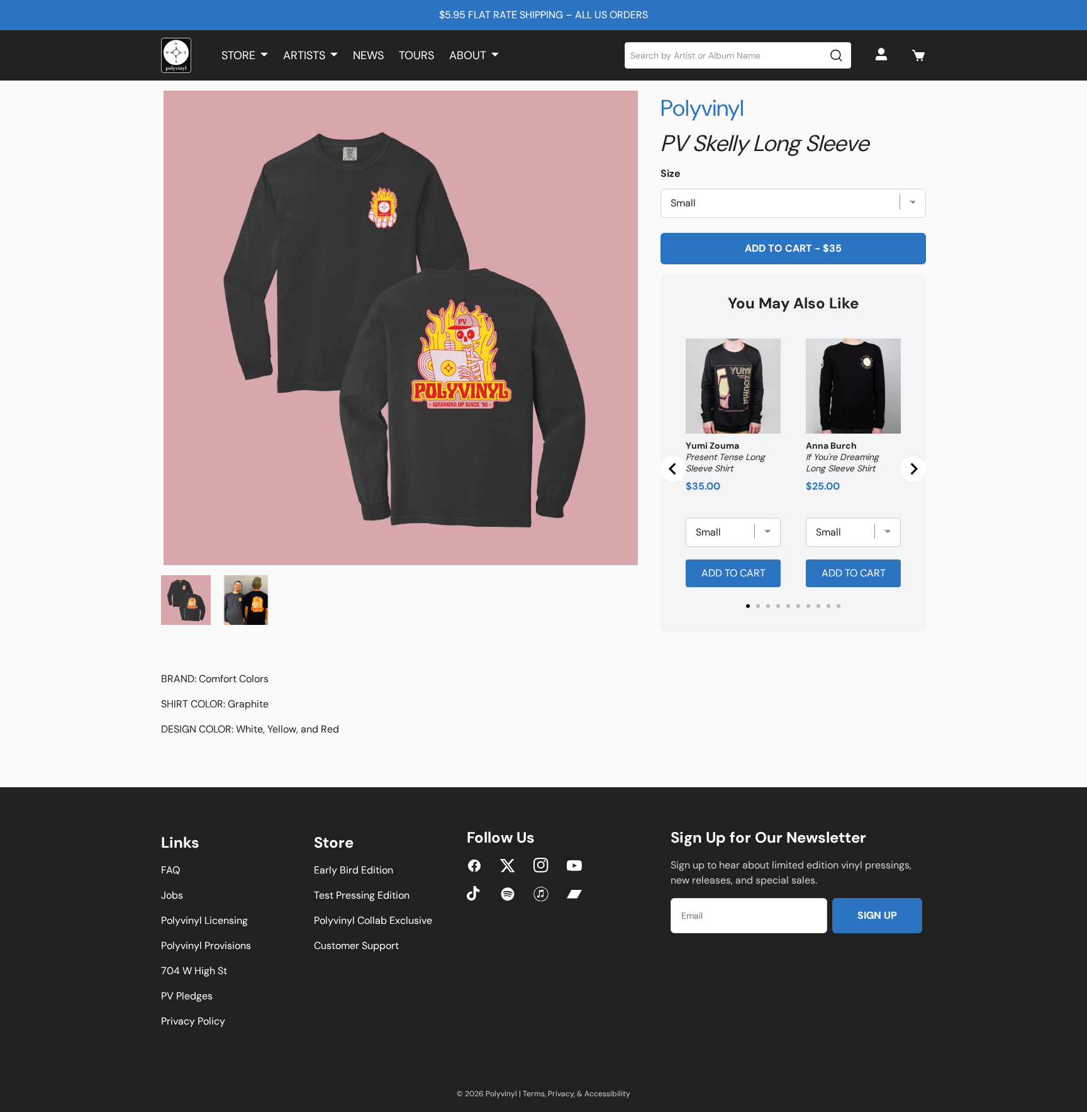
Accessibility (607, 1094)
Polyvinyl (702, 108)
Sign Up (877, 915)
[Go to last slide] (673, 468)
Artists (304, 55)
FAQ (170, 870)
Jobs (172, 895)
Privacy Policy (193, 1021)
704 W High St (194, 970)
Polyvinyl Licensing (204, 920)
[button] (918, 55)
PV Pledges (187, 995)
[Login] (883, 55)
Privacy (561, 1094)
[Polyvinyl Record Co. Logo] (176, 55)
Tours (416, 55)
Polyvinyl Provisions (206, 945)
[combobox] (738, 55)
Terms (534, 1094)
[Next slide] (913, 468)
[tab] (748, 606)
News (368, 55)
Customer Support (356, 945)
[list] (400, 328)
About (467, 55)
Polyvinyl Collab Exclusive (373, 920)
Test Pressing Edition (362, 895)
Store (238, 55)
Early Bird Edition (353, 870)
